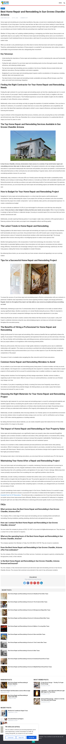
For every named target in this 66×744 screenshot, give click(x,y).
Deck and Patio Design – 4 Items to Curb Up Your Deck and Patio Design (52, 699)
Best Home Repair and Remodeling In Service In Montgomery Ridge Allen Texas (29, 610)
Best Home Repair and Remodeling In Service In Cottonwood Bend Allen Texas (29, 618)
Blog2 (2, 8)
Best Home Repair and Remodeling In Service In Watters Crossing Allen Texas (28, 626)
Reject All (21, 737)
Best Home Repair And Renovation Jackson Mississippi (15, 690)
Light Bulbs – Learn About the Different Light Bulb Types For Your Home (53, 691)
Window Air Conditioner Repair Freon (18, 710)
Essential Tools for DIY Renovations (11, 495)
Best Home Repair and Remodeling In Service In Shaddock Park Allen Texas (28, 593)
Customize (10, 737)
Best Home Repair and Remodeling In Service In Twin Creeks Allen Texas (27, 642)
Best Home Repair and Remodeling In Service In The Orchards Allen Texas (27, 602)
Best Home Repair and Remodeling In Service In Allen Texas (24, 650)
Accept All (31, 737)
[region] (21, 732)
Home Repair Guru (5, 17)
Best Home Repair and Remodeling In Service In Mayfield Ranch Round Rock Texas (30, 666)
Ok (33, 741)
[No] (64, 739)
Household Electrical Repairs (16, 718)
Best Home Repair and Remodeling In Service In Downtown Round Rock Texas (28, 658)
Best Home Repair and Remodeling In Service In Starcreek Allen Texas (26, 634)
